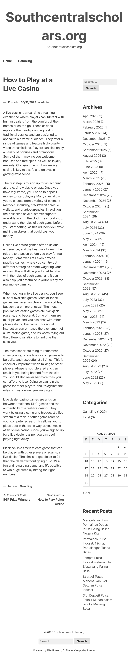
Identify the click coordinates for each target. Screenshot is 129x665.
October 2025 (92, 144)
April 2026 (90, 116)
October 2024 (93, 206)
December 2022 (94, 339)
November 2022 (94, 345)
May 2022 (90, 383)
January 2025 (92, 189)
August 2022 (92, 366)
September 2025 (95, 150)
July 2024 (90, 228)
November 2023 (94, 273)
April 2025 (90, 172)
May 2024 (90, 239)
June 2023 (90, 305)
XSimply (78, 650)
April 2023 (90, 317)
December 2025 (94, 139)
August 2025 (92, 155)
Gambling (25, 61)
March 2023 (91, 322)
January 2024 (92, 261)
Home (7, 61)
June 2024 (90, 233)
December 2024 (94, 195)
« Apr (86, 493)
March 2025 (91, 178)
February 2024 (93, 256)
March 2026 (91, 122)
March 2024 (91, 250)
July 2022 (90, 372)
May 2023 (90, 311)
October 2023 (93, 278)
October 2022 (92, 350)
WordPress (53, 650)
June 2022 (90, 377)
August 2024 (92, 222)
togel (86, 417)
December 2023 (94, 267)
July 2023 (90, 300)
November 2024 (94, 201)
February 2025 (93, 184)
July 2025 (90, 161)
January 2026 (92, 133)
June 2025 (90, 167)
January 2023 (92, 333)
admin (45, 102)
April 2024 (90, 244)
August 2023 (92, 294)
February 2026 (93, 127)
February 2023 (93, 328)
